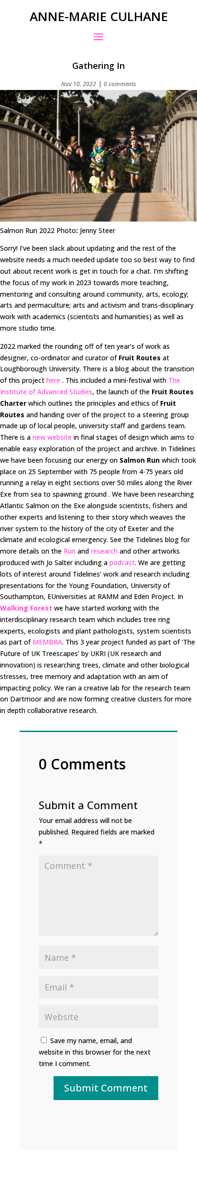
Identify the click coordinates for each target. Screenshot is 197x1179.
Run (70, 551)
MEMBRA (47, 641)
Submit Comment (106, 1087)
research (104, 551)
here (53, 380)
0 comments (120, 84)
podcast (122, 562)
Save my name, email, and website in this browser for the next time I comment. (95, 1052)
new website (52, 437)
